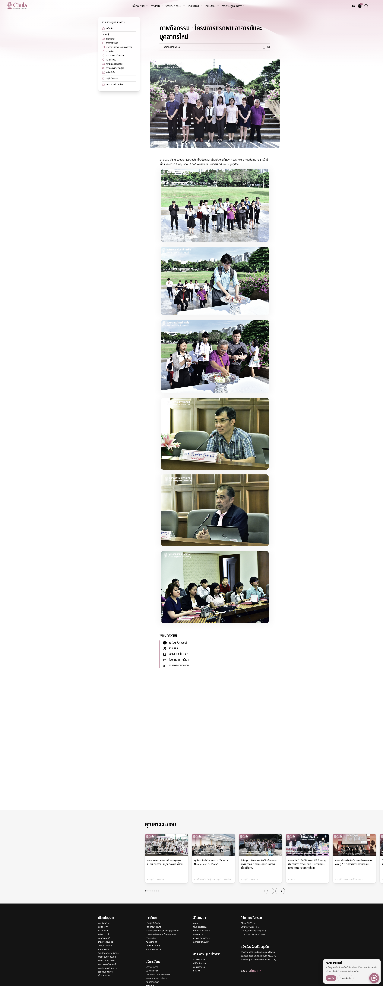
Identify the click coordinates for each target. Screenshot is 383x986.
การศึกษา (155, 6)
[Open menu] (373, 6)
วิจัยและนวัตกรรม (173, 6)
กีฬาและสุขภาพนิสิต (202, 930)
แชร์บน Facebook (177, 642)
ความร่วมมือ (111, 59)
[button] (145, 891)
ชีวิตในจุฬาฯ (193, 6)
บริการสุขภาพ (152, 970)
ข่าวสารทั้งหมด (112, 43)
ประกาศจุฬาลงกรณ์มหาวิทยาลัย (119, 47)
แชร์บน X (173, 648)
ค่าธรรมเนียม (151, 938)
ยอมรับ (331, 978)
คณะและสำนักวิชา (153, 945)
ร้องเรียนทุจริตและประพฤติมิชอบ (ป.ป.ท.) (258, 959)
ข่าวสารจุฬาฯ (199, 959)
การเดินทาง (198, 934)
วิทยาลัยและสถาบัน (154, 949)
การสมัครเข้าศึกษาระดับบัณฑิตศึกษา (161, 934)
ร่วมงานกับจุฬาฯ (105, 971)
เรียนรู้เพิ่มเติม (345, 978)
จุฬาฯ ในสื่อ (110, 72)
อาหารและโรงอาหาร (201, 938)
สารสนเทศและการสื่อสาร (156, 978)
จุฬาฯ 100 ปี (103, 934)
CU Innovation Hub (250, 927)
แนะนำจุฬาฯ (103, 923)
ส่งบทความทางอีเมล (178, 659)
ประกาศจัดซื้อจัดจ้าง (114, 84)
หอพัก (196, 923)
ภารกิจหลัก (103, 930)
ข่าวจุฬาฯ (110, 51)
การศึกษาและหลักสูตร (115, 68)
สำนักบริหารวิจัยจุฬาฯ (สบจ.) (253, 930)
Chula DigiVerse (248, 923)
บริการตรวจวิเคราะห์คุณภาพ (158, 974)
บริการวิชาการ (152, 967)
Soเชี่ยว (196, 970)
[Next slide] (280, 891)
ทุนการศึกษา (151, 941)
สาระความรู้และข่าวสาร (232, 6)
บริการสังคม (210, 6)
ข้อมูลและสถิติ (104, 938)
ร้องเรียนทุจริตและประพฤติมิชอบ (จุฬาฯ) (258, 952)
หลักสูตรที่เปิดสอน (153, 923)
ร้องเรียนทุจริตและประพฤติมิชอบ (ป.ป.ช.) (258, 955)
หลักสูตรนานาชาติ (153, 927)
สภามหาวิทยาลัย (105, 945)
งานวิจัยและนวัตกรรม (115, 55)
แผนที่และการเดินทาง (107, 968)
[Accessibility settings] (353, 6)
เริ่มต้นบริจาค (104, 975)
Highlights (110, 38)
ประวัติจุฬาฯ (103, 927)
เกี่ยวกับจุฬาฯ (138, 6)
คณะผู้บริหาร (103, 949)
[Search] (366, 6)
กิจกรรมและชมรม (201, 941)
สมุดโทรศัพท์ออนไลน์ (107, 964)
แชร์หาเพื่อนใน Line (178, 654)
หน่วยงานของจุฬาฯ (106, 960)
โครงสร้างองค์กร (105, 941)
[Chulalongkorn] (17, 5)
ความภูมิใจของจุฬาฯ (114, 64)
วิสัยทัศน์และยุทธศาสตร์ (108, 953)
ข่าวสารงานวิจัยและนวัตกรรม (253, 934)
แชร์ (268, 47)
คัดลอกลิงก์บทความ (178, 665)
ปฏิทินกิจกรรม (112, 78)
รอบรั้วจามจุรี (199, 967)
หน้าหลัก (109, 28)
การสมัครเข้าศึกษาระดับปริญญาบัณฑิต (162, 930)
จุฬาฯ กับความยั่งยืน (107, 956)
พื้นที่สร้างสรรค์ (152, 982)
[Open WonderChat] (374, 978)
